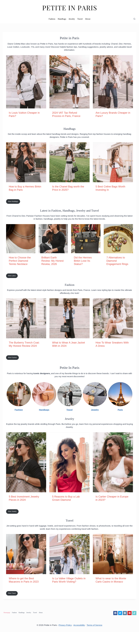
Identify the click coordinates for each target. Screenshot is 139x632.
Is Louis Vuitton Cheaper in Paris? (24, 114)
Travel (80, 19)
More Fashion (12, 357)
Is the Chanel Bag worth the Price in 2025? (68, 188)
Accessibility (79, 625)
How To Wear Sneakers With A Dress (112, 344)
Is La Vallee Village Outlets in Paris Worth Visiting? (68, 580)
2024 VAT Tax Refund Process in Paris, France (66, 114)
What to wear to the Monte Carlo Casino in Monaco (111, 580)
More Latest (12, 275)
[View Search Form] (134, 19)
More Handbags (13, 201)
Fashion (52, 19)
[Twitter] (120, 613)
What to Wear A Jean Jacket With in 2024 (68, 344)
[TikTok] (134, 613)
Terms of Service (94, 625)
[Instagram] (125, 613)
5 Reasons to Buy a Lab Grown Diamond (66, 498)
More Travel (12, 593)
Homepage (7, 612)
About (87, 19)
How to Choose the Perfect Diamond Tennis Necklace (20, 260)
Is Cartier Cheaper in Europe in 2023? (112, 498)
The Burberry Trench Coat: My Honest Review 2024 (24, 344)
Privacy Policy (65, 625)
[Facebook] (115, 613)
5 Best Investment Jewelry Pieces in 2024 (24, 498)
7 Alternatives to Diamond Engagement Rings (117, 260)
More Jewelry (12, 511)
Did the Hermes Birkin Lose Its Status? (83, 260)
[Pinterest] (129, 613)
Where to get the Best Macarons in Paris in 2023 (24, 580)
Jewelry (72, 19)
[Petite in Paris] (69, 7)
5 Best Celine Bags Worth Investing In (110, 188)
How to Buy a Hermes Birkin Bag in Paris (25, 188)
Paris (120, 410)
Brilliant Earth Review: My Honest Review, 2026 (52, 260)
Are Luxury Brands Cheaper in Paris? (113, 114)
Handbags (62, 19)
